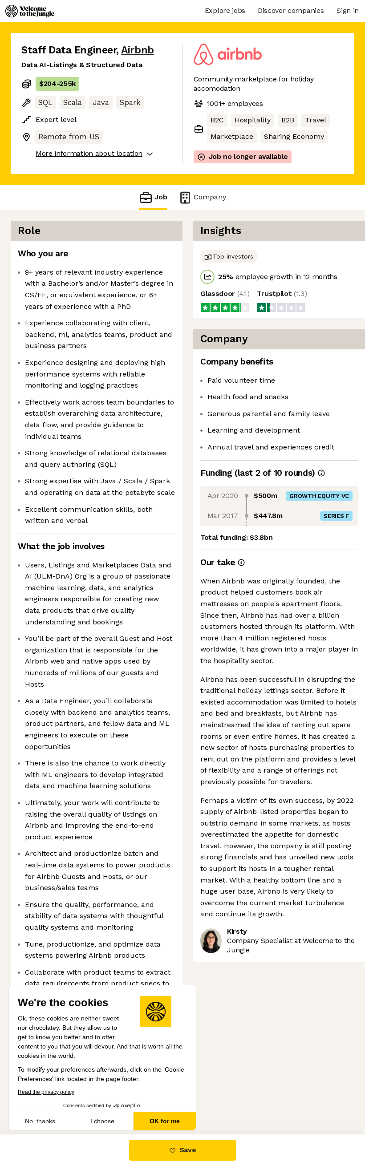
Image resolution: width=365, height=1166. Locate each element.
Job (160, 197)
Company (210, 197)
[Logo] (29, 11)
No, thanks (40, 1121)
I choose (102, 1121)
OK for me (165, 1121)
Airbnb (137, 50)
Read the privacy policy (46, 1092)
